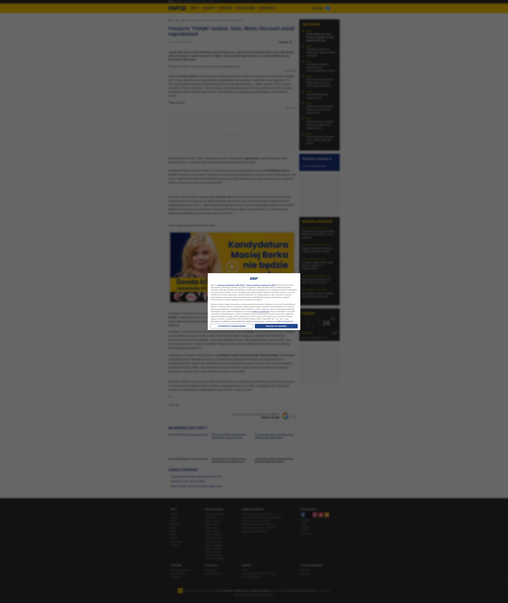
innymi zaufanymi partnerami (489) (261, 285)
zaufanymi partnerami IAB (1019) (231, 285)
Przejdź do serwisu (276, 326)
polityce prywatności (260, 311)
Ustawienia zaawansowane (232, 326)
